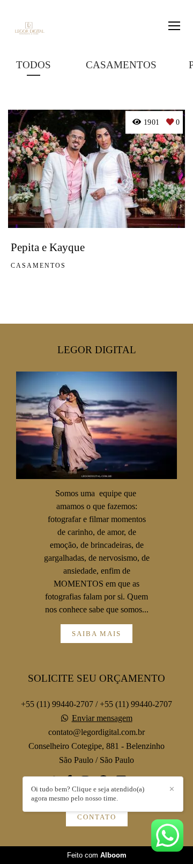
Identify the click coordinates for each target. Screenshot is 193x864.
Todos (33, 64)
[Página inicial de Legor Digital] (28, 29)
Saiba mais (96, 634)
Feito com (97, 855)
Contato (96, 817)
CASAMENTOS (121, 64)
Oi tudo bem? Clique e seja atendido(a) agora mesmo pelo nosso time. (87, 793)
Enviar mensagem (102, 718)
